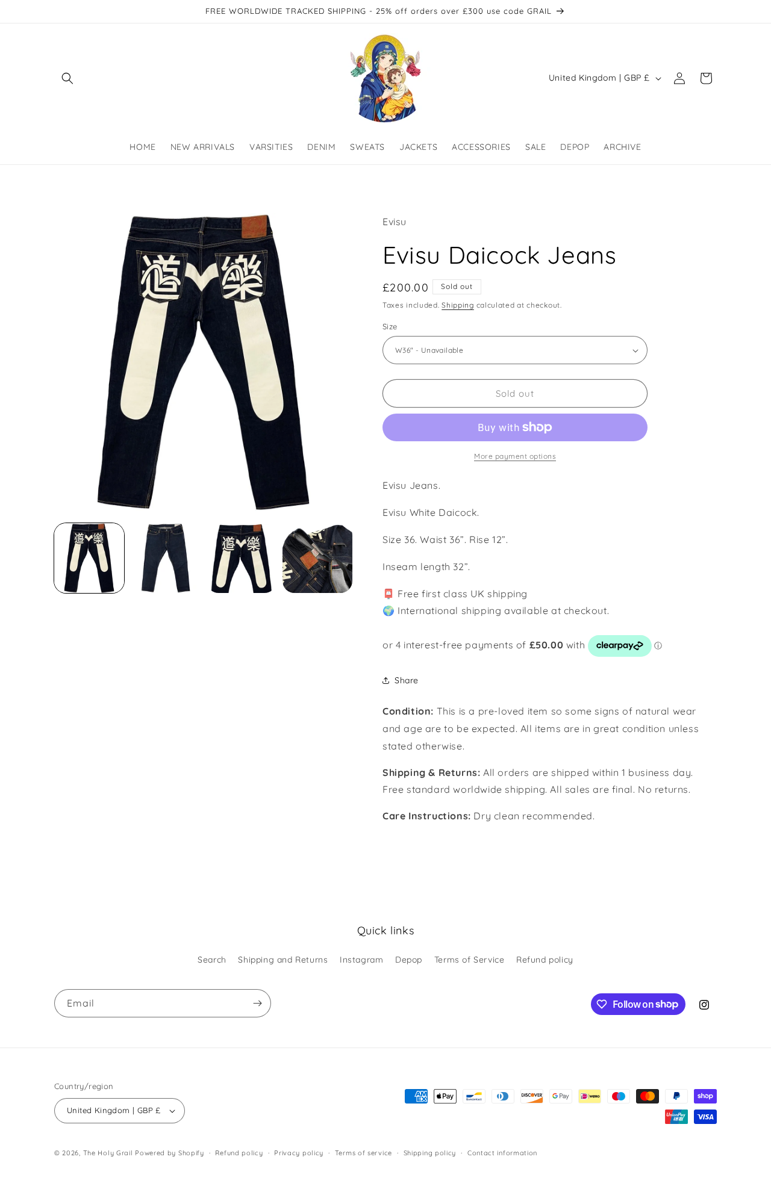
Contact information (502, 1153)
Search (212, 959)
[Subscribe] (257, 1003)
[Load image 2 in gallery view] (165, 558)
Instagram (361, 959)
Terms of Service (469, 959)
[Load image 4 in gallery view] (317, 558)
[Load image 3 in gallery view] (241, 558)
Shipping (458, 304)
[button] (67, 78)
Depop (408, 959)
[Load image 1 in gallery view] (89, 558)
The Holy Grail (108, 1153)
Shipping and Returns (283, 959)
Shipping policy (430, 1153)
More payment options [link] (515, 456)
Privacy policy (298, 1153)
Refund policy (544, 959)
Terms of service (363, 1153)
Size (390, 326)
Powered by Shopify (169, 1153)
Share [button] (407, 680)
